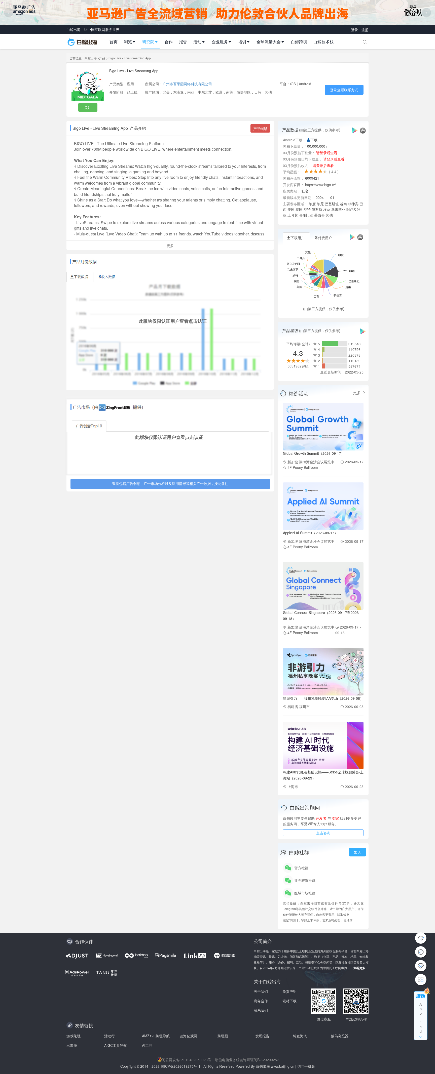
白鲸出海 (91, 58)
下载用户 (298, 237)
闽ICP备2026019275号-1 (180, 1066)
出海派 (71, 1045)
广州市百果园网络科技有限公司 (187, 83)
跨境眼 (223, 1035)
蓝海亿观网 (188, 1035)
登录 (355, 29)
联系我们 (261, 1010)
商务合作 (261, 1000)
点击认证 (198, 321)
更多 (357, 392)
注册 (365, 29)
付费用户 (325, 237)
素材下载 (289, 1000)
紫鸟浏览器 (339, 1035)
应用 (130, 83)
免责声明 (289, 991)
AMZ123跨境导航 (156, 1035)
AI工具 (147, 1045)
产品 (102, 58)
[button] (132, 41)
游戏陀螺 (73, 1035)
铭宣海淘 (300, 1035)
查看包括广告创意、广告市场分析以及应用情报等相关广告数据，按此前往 (170, 484)
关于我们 (261, 991)
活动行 (109, 1035)
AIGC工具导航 (115, 1045)
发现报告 (262, 1035)
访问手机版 (306, 1066)
